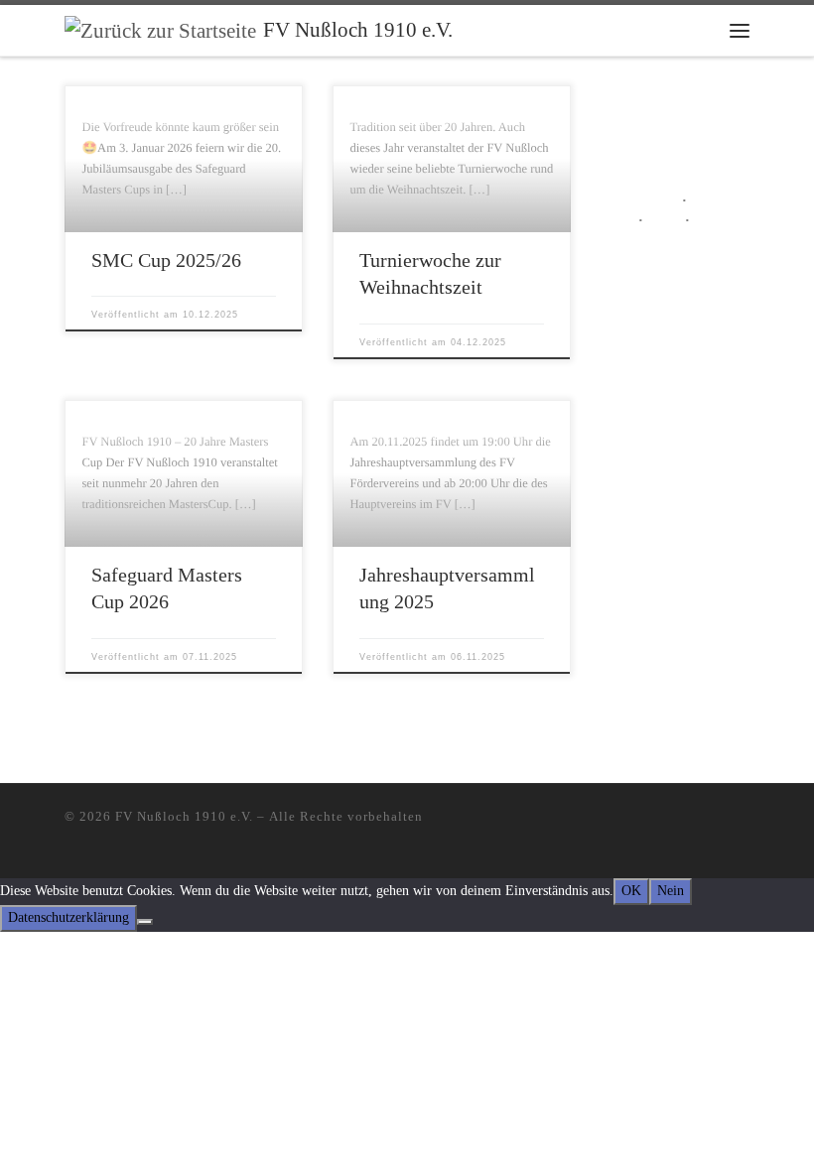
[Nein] (145, 922)
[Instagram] (715, 820)
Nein (670, 890)
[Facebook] (743, 820)
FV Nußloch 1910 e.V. (184, 816)
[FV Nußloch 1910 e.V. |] (160, 29)
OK (631, 890)
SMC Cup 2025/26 (166, 260)
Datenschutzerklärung (68, 917)
